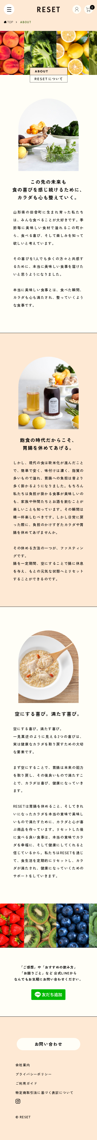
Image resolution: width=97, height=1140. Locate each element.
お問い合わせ (49, 1044)
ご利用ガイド (26, 1083)
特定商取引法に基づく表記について (44, 1092)
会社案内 (23, 1065)
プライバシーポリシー (34, 1074)
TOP (10, 22)
